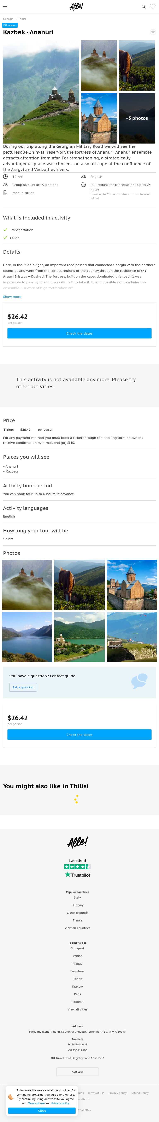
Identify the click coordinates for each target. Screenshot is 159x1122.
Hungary (77, 905)
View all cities (77, 1009)
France (77, 920)
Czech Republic (77, 913)
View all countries (77, 928)
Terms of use (96, 1093)
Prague (77, 963)
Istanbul (77, 1002)
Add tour (77, 1071)
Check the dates (79, 333)
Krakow (77, 986)
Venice (77, 956)
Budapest (77, 948)
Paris (77, 994)
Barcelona (77, 971)
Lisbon (77, 979)
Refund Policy (140, 1093)
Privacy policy (117, 1093)
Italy (77, 897)
